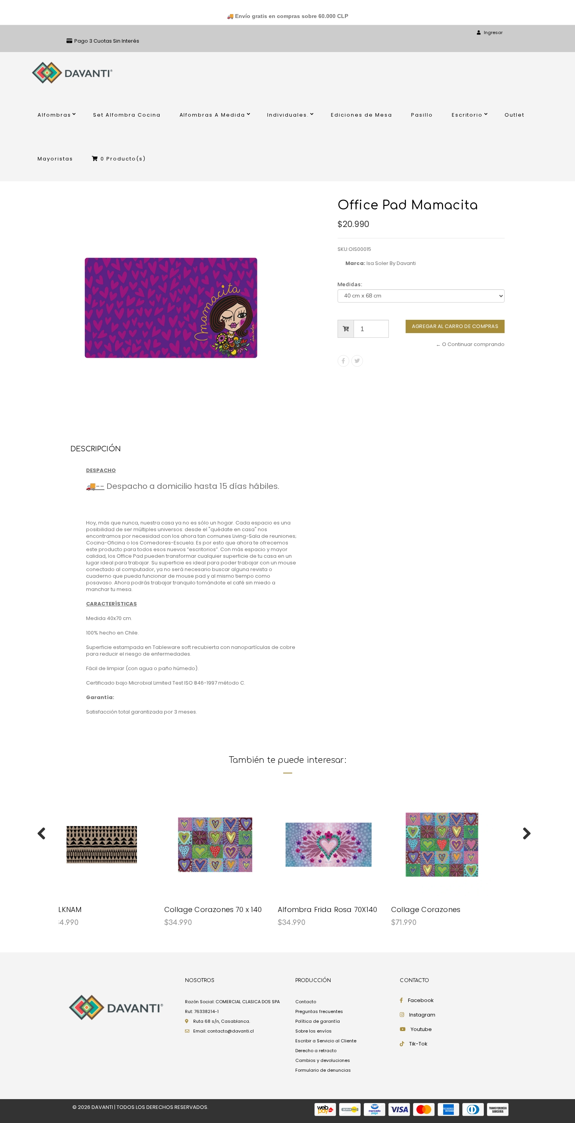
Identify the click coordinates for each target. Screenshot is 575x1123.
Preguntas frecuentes (319, 1011)
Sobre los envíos (313, 1031)
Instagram (422, 1014)
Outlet (515, 115)
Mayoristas (55, 158)
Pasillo (422, 115)
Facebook (421, 1000)
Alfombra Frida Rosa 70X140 (327, 909)
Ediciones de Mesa (361, 115)
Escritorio (467, 115)
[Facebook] (343, 361)
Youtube (421, 1029)
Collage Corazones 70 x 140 (213, 909)
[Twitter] (357, 361)
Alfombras (54, 115)
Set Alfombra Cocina (127, 115)
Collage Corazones (425, 909)
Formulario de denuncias (323, 1070)
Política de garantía (317, 1021)
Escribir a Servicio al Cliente (325, 1041)
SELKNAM (66, 909)
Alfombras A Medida (213, 115)
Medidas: (350, 284)
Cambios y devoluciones (322, 1060)
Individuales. (288, 115)
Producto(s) (123, 158)
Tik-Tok (418, 1043)
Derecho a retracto (315, 1050)
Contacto (305, 1002)
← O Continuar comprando (470, 344)
